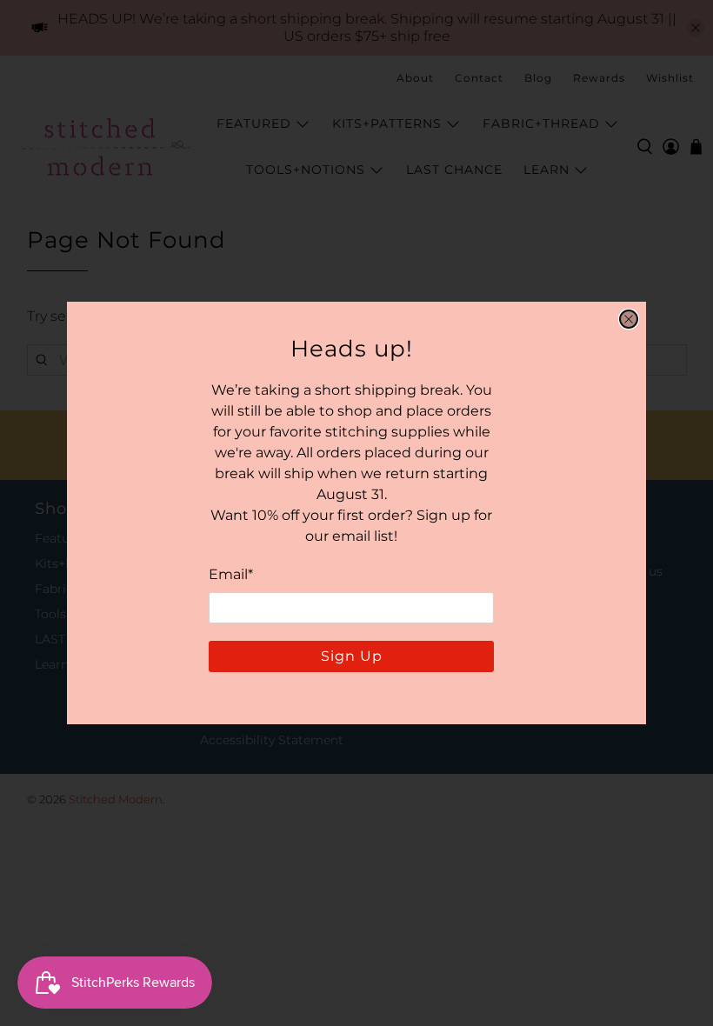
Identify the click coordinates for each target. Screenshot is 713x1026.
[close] (628, 319)
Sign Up (352, 656)
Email (231, 574)
